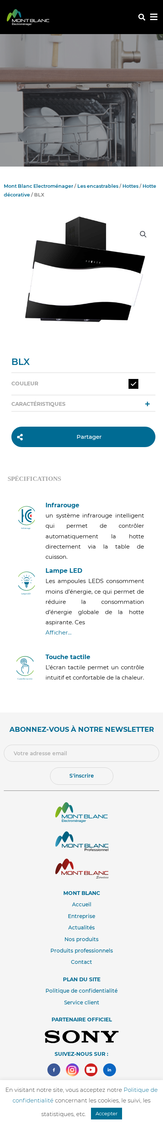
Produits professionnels (81, 951)
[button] (141, 17)
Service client (81, 1002)
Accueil (81, 904)
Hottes (130, 186)
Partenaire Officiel (82, 1019)
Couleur (24, 383)
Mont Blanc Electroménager (38, 186)
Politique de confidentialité (81, 991)
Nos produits (81, 939)
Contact (81, 962)
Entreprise (81, 916)
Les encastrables (97, 186)
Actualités (81, 927)
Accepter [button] (107, 1113)
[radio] (133, 384)
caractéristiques (38, 404)
